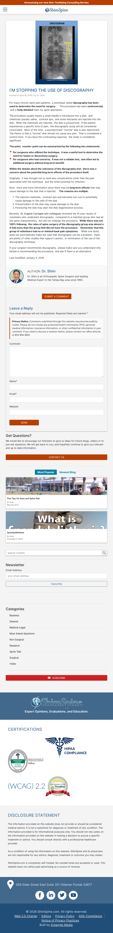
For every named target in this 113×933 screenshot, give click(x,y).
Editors (46, 916)
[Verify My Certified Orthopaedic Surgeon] (18, 760)
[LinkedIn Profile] (50, 895)
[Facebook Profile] (39, 895)
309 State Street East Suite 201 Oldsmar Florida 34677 (54, 884)
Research (15, 645)
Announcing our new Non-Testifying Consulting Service (56, 2)
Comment (14, 343)
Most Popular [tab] (45, 472)
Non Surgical (17, 639)
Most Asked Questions (22, 633)
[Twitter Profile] (62, 895)
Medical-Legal (17, 627)
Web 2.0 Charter (25, 916)
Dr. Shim (41, 95)
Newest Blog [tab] (67, 472)
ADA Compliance (90, 916)
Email (12, 393)
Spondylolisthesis (15, 532)
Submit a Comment (56, 296)
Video (13, 663)
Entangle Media (62, 925)
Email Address (14, 570)
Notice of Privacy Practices (60, 920)
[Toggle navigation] (6, 9)
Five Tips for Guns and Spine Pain (23, 498)
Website (13, 406)
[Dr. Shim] (16, 275)
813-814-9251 (22, 335)
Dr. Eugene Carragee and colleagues (41, 213)
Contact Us (56, 457)
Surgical (14, 657)
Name (12, 381)
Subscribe (58, 677)
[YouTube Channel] (73, 895)
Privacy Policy (65, 916)
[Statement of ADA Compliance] (26, 786)
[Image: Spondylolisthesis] (56, 520)
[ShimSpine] (56, 10)
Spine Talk (15, 651)
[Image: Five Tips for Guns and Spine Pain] (56, 486)
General (14, 621)
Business (14, 615)
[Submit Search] (104, 553)
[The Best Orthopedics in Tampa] (57, 786)
